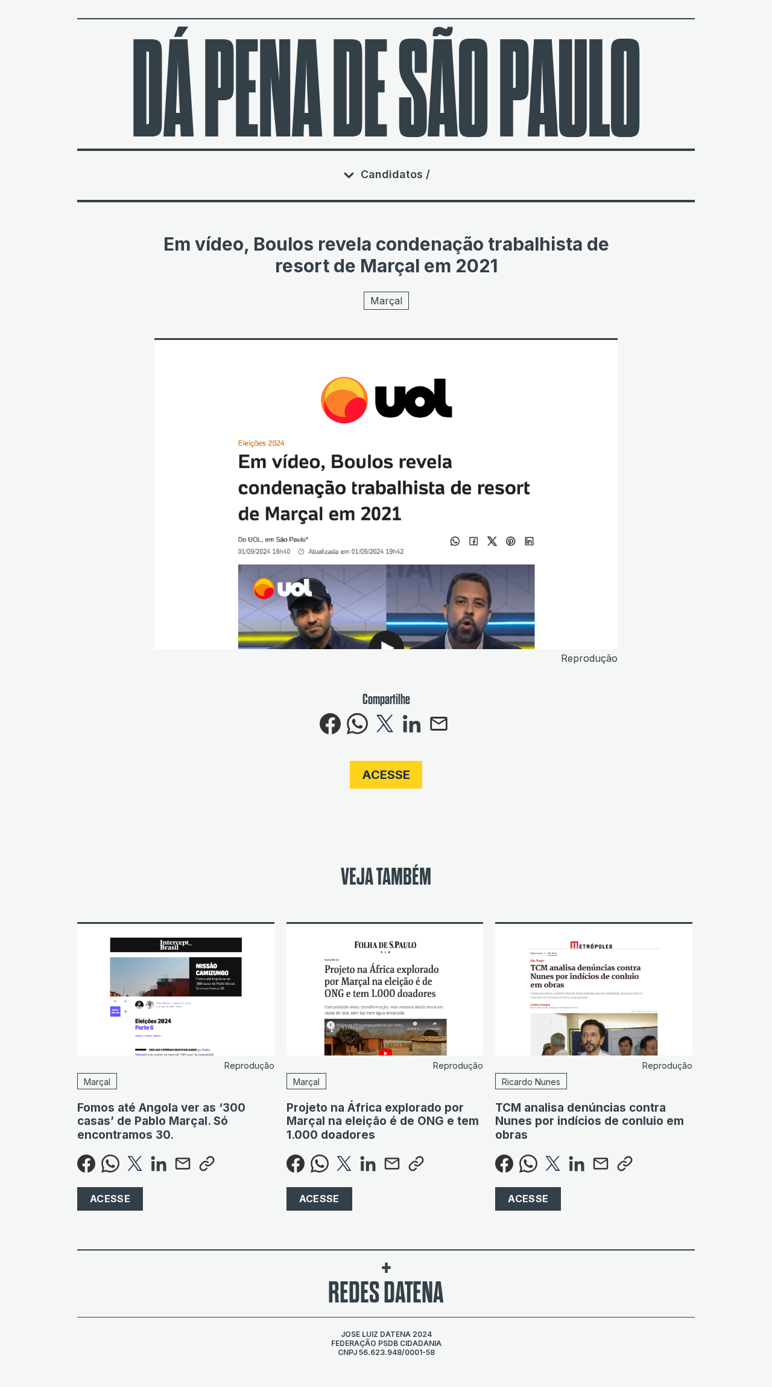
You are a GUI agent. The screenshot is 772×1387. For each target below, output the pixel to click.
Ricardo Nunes (531, 1082)
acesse (110, 1199)
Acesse (386, 774)
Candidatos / (395, 174)
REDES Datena (386, 1293)
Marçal (386, 301)
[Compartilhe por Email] (438, 731)
